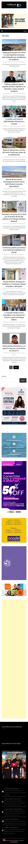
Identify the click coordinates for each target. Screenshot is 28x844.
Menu (25, 31)
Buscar (4, 376)
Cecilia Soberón (21, 62)
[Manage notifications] (4, 840)
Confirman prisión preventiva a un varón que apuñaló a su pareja (14, 250)
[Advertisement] (14, 659)
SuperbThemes (14, 841)
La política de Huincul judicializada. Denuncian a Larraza (14, 121)
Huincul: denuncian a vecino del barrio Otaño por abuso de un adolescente (14, 152)
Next (16, 367)
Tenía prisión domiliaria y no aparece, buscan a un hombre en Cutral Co (14, 348)
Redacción (21, 188)
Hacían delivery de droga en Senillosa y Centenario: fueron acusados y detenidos (14, 284)
